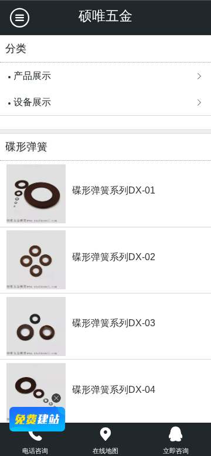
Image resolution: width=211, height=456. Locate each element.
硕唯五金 (105, 16)
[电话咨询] (35, 434)
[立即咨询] (176, 434)
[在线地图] (105, 434)
